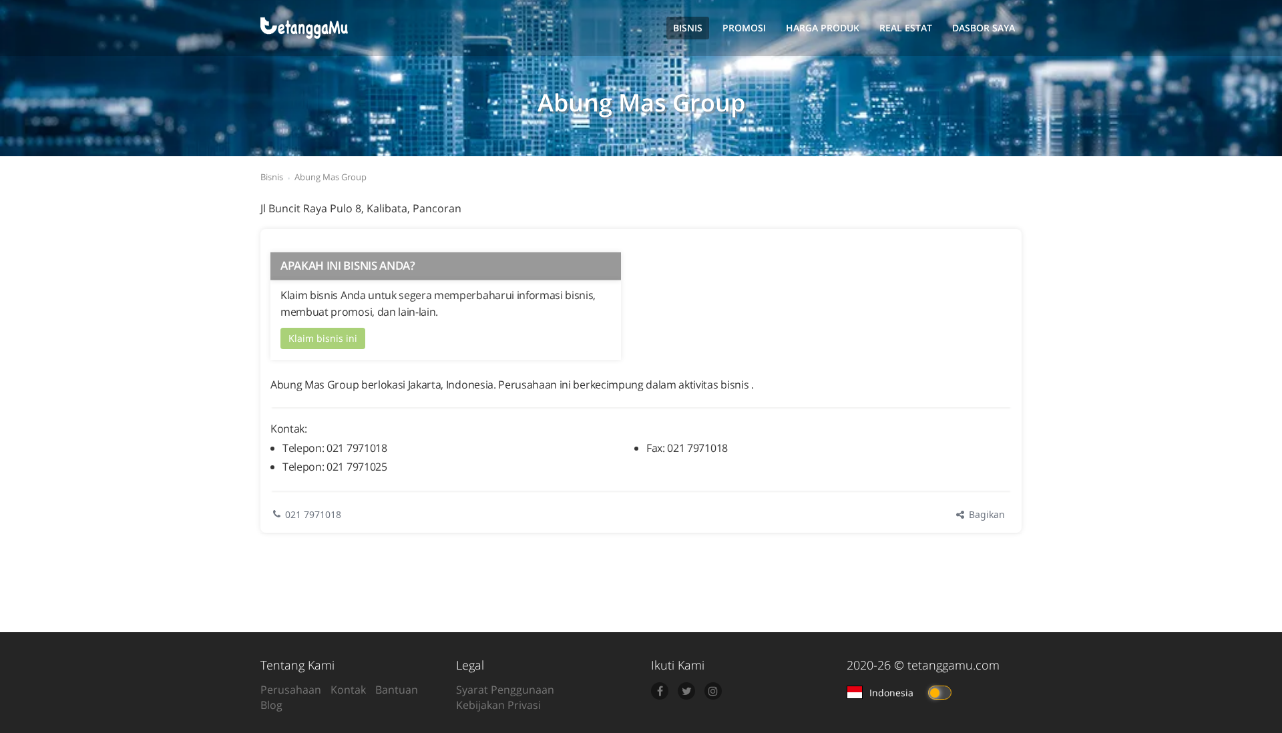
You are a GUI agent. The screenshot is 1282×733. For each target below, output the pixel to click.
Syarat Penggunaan (505, 689)
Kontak (348, 689)
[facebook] (659, 691)
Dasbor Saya (983, 27)
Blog (271, 705)
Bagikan (985, 514)
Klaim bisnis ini (322, 338)
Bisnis (687, 27)
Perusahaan (290, 689)
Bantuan (396, 689)
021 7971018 (313, 514)
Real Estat (905, 27)
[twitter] (686, 691)
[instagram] (713, 691)
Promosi (744, 27)
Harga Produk (822, 27)
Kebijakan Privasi (498, 705)
